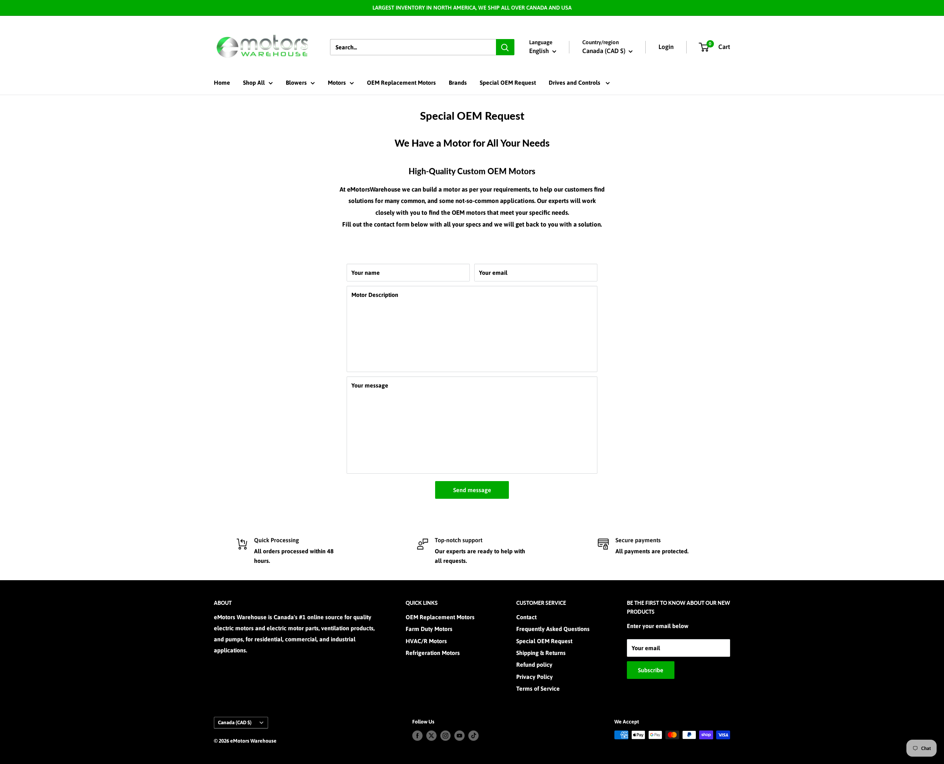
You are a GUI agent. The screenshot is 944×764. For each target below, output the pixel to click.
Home (222, 82)
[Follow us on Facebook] (417, 735)
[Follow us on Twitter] (431, 735)
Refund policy (534, 664)
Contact (526, 617)
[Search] (505, 47)
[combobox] (413, 47)
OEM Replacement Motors (401, 82)
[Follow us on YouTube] (459, 735)
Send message (472, 490)
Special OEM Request (508, 82)
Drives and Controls (575, 82)
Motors (337, 82)
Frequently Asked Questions (553, 628)
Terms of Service (538, 688)
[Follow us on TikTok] (473, 735)
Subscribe (650, 670)
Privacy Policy (534, 676)
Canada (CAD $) (234, 722)
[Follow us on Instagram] (445, 735)
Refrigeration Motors (433, 652)
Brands (458, 82)
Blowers (296, 82)
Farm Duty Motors (429, 628)
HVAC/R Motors (426, 641)
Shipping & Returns (541, 652)
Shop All (254, 82)
